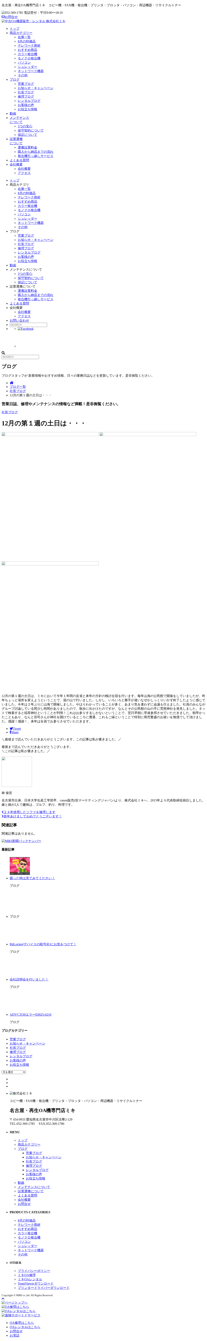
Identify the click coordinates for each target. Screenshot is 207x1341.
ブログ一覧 (18, 386)
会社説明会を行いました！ (29, 979)
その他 (22, 75)
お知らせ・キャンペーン (35, 88)
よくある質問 (19, 160)
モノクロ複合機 (29, 58)
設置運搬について (31, 1191)
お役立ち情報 (27, 109)
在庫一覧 (24, 37)
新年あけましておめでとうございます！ (33, 816)
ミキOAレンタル (30, 1279)
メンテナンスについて (34, 1187)
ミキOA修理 (27, 1275)
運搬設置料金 (27, 147)
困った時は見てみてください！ (32, 878)
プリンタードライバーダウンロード (44, 1287)
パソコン (24, 62)
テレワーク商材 (29, 45)
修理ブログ (26, 96)
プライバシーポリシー (34, 1270)
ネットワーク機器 (31, 71)
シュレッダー (27, 67)
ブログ (14, 79)
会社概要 (16, 164)
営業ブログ (26, 83)
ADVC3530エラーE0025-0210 (30, 1014)
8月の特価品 (27, 41)
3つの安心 (25, 126)
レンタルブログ (29, 100)
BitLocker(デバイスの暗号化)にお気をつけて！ (43, 944)
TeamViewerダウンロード (36, 1283)
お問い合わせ (19, 320)
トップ (14, 28)
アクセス (24, 173)
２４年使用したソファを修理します (29, 812)
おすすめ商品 (27, 50)
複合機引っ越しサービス (35, 156)
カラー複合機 (27, 54)
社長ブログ (26, 92)
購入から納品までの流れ (35, 151)
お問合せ (11, 17)
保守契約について (31, 130)
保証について (27, 134)
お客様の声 (26, 105)
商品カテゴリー (21, 33)
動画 (13, 113)
